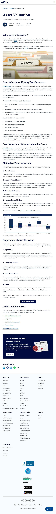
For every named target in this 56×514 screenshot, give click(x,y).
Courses (22, 408)
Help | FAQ (40, 415)
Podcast (5, 455)
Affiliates (5, 403)
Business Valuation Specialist (12, 316)
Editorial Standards (7, 390)
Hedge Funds (23, 433)
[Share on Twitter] (11, 368)
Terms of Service (34, 504)
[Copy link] (18, 368)
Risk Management (24, 428)
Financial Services (7, 420)
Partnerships (6, 400)
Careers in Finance (24, 415)
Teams (4, 415)
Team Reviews (6, 430)
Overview (5, 380)
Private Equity (23, 435)
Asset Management (25, 430)
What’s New (6, 450)
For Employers (6, 425)
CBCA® (22, 388)
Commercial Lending (25, 425)
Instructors (5, 383)
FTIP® (21, 395)
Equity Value (8, 319)
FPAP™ (22, 383)
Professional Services (8, 423)
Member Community (7, 448)
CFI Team (11, 24)
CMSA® (22, 385)
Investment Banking (25, 420)
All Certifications (24, 398)
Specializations (24, 405)
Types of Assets (9, 325)
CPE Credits (6, 395)
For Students (41, 383)
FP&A (21, 418)
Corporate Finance (7, 418)
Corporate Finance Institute (5, 2)
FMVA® (22, 380)
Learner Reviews (7, 398)
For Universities (6, 428)
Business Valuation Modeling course (30, 211)
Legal (39, 418)
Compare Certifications (25, 400)
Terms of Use (25, 504)
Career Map (23, 440)
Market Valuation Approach (12, 322)
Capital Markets (24, 423)
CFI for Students (7, 393)
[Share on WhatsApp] (14, 368)
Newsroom (5, 405)
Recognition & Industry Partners (10, 408)
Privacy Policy (17, 504)
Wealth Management (25, 438)
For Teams (40, 385)
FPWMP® (22, 393)
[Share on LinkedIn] (4, 368)
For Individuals (41, 380)
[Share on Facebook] (7, 368)
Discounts (40, 388)
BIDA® (21, 390)
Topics (22, 403)
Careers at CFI (6, 388)
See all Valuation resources (10, 328)
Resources (5, 453)
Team (4, 385)
